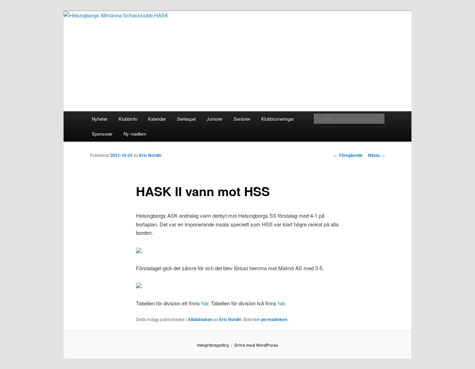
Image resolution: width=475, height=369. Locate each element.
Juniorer (215, 118)
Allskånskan (200, 319)
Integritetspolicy (213, 345)
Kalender (157, 118)
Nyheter (99, 118)
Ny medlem (134, 133)
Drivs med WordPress (256, 345)
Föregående (348, 155)
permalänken (274, 319)
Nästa (376, 155)
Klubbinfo (128, 118)
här (204, 303)
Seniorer (242, 118)
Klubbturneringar (277, 118)
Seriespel (186, 118)
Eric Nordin (150, 155)
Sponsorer (102, 133)
